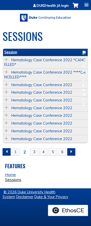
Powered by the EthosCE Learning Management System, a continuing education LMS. (68, 210)
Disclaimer (24, 197)
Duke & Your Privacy (51, 197)
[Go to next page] (71, 152)
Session (10, 52)
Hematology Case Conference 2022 (41, 85)
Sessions (13, 179)
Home (10, 174)
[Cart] (75, 8)
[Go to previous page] (7, 152)
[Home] (45, 16)
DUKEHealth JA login (53, 5)
